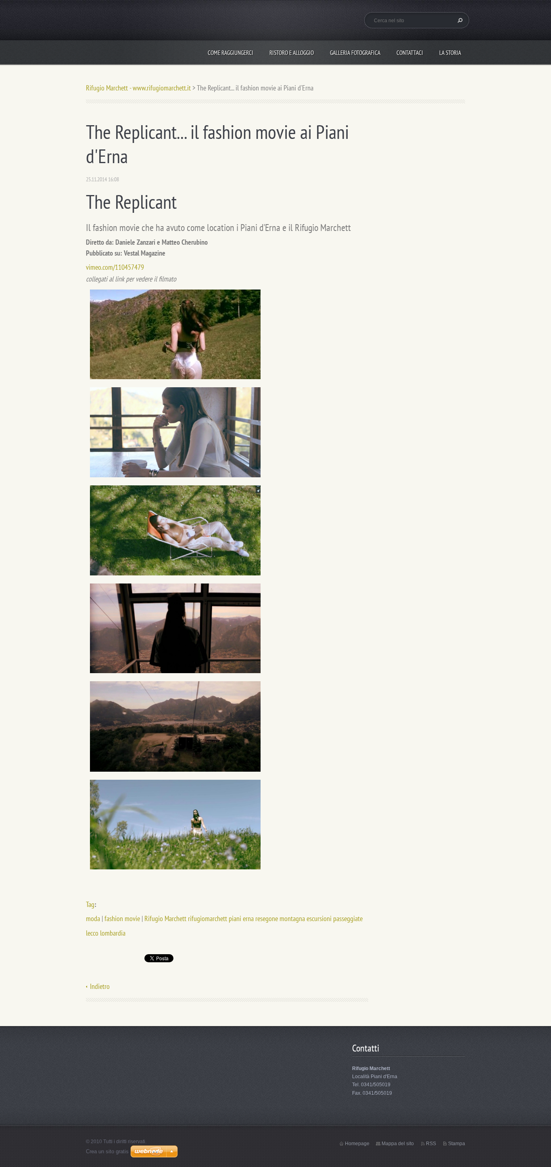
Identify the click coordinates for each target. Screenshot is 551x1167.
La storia (450, 53)
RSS (431, 1143)
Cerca (459, 20)
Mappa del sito (398, 1143)
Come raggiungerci (230, 53)
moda (93, 918)
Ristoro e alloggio (291, 53)
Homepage (357, 1143)
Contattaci (410, 53)
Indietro (100, 986)
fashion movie (122, 918)
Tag (90, 904)
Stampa (456, 1143)
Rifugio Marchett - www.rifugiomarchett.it (138, 87)
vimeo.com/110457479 (115, 267)
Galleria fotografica (355, 53)
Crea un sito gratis (107, 1151)
